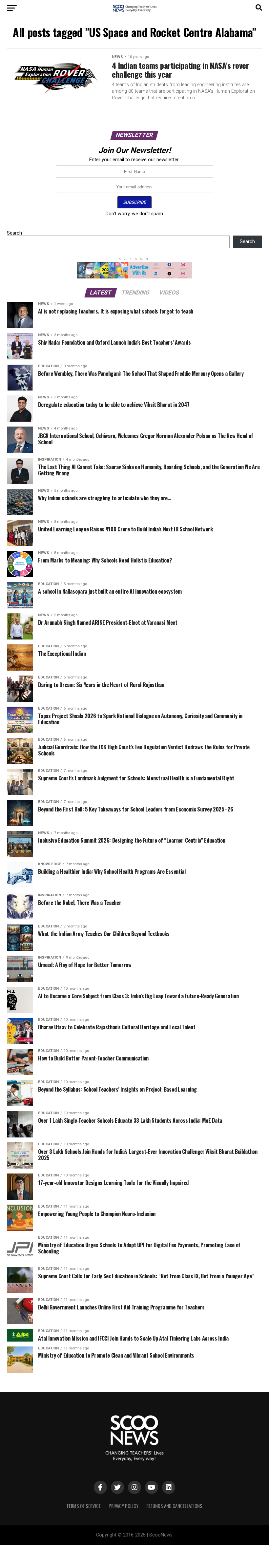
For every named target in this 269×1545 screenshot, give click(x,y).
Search (14, 233)
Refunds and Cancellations (174, 1505)
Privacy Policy (123, 1505)
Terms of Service (83, 1505)
